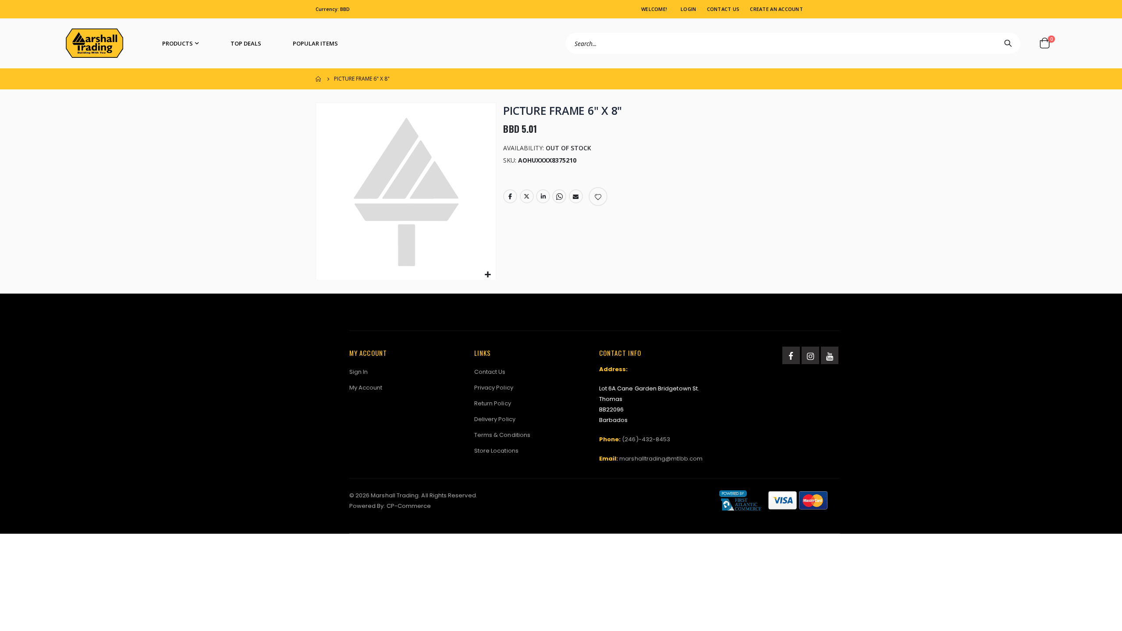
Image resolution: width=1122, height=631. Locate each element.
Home (319, 79)
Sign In (358, 372)
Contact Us (723, 9)
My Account (366, 387)
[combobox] (793, 43)
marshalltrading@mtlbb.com (661, 458)
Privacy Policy (493, 387)
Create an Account (776, 9)
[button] (488, 275)
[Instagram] (810, 355)
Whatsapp (559, 196)
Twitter (527, 196)
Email (576, 196)
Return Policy (492, 403)
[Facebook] (791, 355)
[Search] (1008, 43)
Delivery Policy (494, 419)
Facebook (510, 196)
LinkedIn (543, 196)
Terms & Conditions (502, 435)
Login (688, 9)
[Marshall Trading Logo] (94, 43)
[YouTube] (829, 355)
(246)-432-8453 (646, 439)
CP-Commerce (409, 506)
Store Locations (496, 451)
